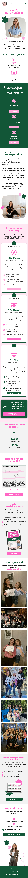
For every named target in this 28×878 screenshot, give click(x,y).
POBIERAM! (14, 553)
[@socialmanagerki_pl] (3, 830)
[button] (10, 489)
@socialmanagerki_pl (12, 830)
